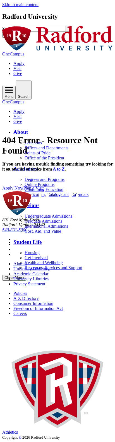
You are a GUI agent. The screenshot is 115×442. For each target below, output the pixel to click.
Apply (19, 63)
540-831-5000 (14, 229)
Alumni (20, 263)
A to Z (59, 169)
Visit (17, 68)
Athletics (10, 432)
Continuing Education (44, 189)
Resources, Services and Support (53, 267)
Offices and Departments (46, 147)
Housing (32, 252)
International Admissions (46, 226)
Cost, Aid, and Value (43, 231)
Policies (20, 293)
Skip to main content (20, 4)
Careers (20, 313)
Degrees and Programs (44, 179)
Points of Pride (38, 152)
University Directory (31, 268)
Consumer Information (33, 303)
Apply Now (12, 188)
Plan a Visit (33, 188)
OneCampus (13, 54)
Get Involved (36, 257)
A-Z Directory (26, 298)
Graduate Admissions (43, 221)
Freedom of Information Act (38, 308)
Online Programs (39, 184)
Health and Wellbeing (44, 262)
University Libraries (31, 278)
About (20, 132)
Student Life (27, 242)
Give (17, 73)
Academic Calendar (30, 273)
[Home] (57, 49)
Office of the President (44, 158)
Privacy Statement (29, 283)
